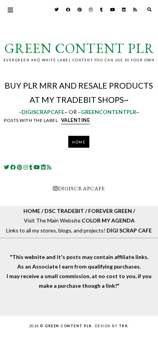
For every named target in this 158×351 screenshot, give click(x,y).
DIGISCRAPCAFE (81, 188)
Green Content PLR (79, 48)
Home (79, 142)
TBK (123, 326)
